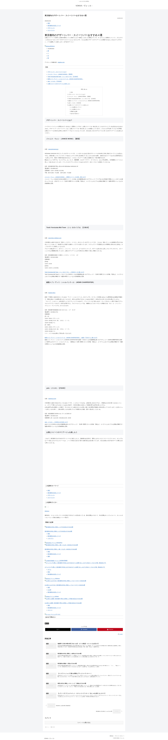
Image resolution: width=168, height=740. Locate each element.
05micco (52, 46)
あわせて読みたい (75, 113)
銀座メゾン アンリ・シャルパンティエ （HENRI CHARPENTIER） (65, 79)
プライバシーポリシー (119, 735)
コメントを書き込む (84, 722)
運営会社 (111, 735)
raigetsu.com (61, 62)
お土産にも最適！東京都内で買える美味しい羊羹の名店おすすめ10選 (63, 603)
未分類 (47, 623)
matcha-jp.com (52, 398)
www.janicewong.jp (53, 149)
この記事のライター (75, 109)
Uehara (57, 596)
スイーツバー (51, 30)
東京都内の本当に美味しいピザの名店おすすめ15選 (58, 531)
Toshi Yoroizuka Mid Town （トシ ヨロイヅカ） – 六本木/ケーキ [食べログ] (64, 272)
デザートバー (51, 28)
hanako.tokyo (51, 292)
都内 (49, 556)
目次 (82, 89)
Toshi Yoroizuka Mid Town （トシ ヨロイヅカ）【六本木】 (63, 76)
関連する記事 (74, 111)
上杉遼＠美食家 (63, 560)
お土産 (49, 590)
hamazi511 (59, 542)
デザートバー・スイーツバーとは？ (57, 72)
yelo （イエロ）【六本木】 (55, 81)
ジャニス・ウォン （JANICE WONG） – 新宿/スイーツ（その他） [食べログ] (65, 177)
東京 (49, 23)
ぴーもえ (58, 614)
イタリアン (51, 538)
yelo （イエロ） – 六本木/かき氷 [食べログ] (56, 422)
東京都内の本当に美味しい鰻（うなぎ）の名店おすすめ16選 (61, 549)
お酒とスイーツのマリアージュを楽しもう (59, 83)
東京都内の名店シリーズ (54, 25)
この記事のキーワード (76, 107)
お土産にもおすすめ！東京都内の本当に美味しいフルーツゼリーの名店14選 (65, 585)
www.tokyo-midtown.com (54, 238)
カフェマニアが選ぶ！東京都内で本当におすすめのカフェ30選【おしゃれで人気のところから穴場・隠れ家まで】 (75, 567)
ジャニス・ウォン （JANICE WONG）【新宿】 (60, 74)
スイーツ (50, 610)
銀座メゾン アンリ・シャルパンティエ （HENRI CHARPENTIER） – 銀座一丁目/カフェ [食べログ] (71, 337)
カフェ (49, 569)
